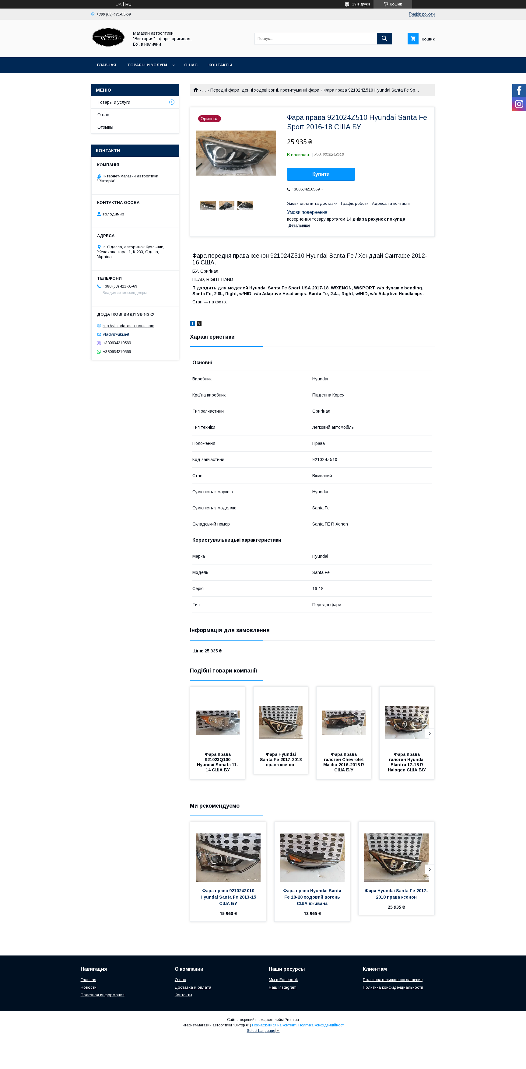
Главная (106, 65)
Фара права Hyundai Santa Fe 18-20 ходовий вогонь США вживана (312, 897)
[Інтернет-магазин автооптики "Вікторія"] (108, 49)
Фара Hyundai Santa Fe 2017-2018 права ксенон (281, 759)
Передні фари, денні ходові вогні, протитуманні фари (264, 90)
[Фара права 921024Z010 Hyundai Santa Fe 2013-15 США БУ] (228, 852)
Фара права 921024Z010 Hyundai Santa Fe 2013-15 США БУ (229, 897)
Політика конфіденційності (321, 1025)
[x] (199, 324)
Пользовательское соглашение (393, 979)
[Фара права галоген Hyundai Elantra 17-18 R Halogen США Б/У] (407, 717)
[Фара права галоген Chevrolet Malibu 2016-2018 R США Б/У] (344, 717)
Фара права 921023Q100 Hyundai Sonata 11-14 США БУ (217, 762)
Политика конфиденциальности (393, 987)
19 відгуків (361, 4)
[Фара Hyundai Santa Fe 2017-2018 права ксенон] (281, 717)
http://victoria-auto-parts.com (128, 325)
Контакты (220, 65)
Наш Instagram (282, 987)
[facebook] (192, 324)
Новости (88, 987)
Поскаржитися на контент (274, 1025)
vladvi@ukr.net (116, 334)
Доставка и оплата (193, 987)
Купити (321, 174)
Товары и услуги (147, 65)
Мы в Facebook (283, 979)
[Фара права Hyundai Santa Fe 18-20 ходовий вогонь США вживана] (312, 852)
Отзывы (105, 127)
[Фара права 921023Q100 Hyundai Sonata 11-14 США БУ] (217, 717)
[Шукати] (384, 38)
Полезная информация (102, 995)
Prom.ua (292, 1020)
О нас (191, 65)
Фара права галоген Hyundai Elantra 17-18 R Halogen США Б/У (407, 762)
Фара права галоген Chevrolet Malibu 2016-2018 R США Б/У (344, 762)
